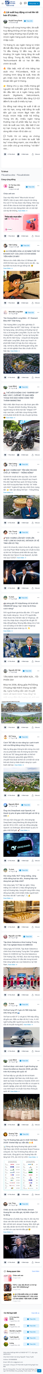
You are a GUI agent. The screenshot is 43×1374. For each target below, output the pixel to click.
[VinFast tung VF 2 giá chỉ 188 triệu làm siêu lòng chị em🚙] (21, 1037)
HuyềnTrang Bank (15, 20)
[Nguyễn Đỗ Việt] (5, 671)
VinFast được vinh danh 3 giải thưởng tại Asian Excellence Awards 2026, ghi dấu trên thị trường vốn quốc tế (20, 1069)
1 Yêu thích (11, 236)
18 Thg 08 (12, 388)
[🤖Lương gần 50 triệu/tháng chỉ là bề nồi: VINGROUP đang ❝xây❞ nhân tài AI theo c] (21, 645)
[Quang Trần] (5, 1134)
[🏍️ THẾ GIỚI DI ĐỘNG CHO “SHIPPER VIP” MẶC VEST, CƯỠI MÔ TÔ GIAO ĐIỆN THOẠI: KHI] (21, 435)
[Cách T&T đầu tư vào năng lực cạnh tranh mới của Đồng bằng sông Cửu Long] (21, 780)
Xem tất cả (35, 1313)
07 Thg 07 (12, 1005)
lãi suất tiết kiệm (23, 175)
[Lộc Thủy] (5, 1204)
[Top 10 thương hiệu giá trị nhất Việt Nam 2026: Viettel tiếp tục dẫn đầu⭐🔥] (21, 1175)
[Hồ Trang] (5, 737)
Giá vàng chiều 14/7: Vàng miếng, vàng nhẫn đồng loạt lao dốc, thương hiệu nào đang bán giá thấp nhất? (20, 878)
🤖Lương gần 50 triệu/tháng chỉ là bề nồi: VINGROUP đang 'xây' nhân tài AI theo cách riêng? (20, 606)
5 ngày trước (13, 247)
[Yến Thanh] (5, 532)
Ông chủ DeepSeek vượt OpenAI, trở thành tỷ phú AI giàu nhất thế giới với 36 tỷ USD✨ (21, 813)
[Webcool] (21, 162)
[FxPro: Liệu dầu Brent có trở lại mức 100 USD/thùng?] (7, 1287)
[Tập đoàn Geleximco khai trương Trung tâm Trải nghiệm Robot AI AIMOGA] (21, 979)
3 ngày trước (13, 189)
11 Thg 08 (12, 599)
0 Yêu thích (11, 154)
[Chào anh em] (21, 222)
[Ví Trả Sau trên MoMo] (5, 187)
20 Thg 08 (12, 313)
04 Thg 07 (12, 1135)
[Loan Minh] (5, 387)
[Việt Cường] (5, 246)
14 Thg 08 (12, 533)
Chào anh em (9, 193)
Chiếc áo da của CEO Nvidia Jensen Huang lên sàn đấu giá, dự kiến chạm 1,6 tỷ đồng (20, 1212)
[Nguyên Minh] (5, 805)
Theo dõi (29, 21)
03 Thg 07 (12, 1205)
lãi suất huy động (9, 175)
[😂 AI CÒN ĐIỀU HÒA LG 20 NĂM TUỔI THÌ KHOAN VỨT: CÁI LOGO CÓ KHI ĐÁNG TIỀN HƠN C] (21, 285)
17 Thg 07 (12, 738)
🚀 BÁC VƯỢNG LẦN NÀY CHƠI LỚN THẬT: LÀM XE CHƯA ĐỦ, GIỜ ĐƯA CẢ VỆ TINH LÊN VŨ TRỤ (21, 540)
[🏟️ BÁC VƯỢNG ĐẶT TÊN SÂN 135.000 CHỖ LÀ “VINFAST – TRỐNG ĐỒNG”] (21, 507)
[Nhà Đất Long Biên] (5, 313)
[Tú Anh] (5, 598)
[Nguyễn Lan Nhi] (5, 937)
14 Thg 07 (12, 806)
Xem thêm (21, 211)
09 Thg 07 (12, 938)
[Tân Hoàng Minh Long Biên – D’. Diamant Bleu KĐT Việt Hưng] (21, 364)
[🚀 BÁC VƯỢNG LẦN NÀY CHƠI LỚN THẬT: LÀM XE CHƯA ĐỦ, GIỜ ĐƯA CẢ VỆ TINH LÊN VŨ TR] (21, 572)
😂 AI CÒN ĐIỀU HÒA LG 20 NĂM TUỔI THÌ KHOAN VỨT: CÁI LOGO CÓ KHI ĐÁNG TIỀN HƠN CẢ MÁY (21, 254)
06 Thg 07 (12, 1062)
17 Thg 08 (12, 465)
